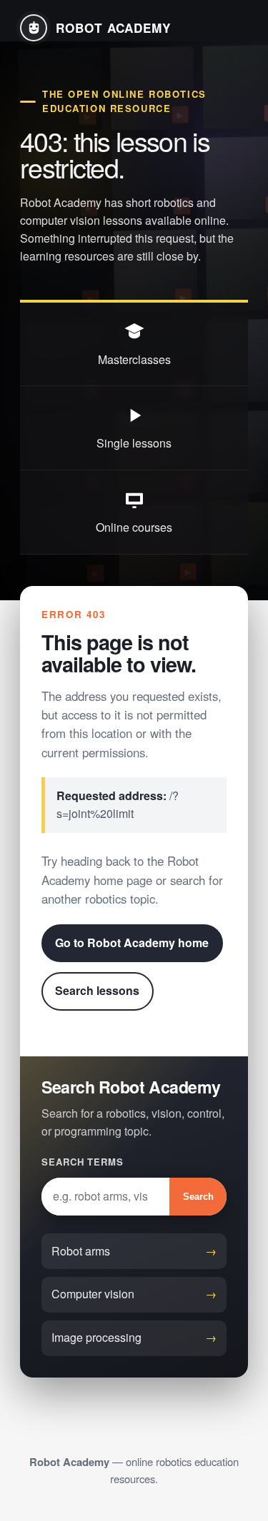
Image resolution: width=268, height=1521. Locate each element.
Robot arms (80, 1251)
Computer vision (92, 1293)
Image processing (96, 1337)
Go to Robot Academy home (132, 942)
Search (198, 1196)
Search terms (82, 1161)
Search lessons (97, 990)
